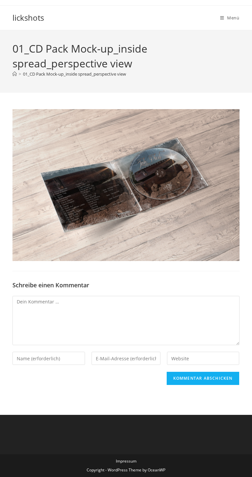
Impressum (126, 461)
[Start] (14, 74)
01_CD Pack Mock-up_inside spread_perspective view (74, 74)
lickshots (28, 17)
